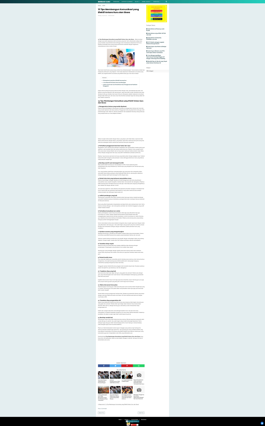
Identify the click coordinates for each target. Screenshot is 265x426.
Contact (126, 419)
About (120, 419)
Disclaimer (143, 419)
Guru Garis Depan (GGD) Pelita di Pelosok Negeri (102, 381)
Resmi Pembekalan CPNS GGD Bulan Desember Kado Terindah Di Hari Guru (139, 382)
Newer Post (101, 412)
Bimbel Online (146, 1)
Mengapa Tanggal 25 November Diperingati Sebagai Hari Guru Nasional (139, 396)
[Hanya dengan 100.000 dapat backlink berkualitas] (156, 22)
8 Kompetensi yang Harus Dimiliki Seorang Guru (114, 80)
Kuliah (137, 1)
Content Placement (127, 1)
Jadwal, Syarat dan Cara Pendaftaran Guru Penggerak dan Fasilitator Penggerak (120, 85)
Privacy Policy (134, 419)
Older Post (141, 412)
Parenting (156, 1)
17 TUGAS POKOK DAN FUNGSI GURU (127, 380)
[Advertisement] (121, 27)
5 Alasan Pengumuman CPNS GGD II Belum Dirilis (115, 381)
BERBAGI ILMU (104, 1)
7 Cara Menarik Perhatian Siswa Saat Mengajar (114, 82)
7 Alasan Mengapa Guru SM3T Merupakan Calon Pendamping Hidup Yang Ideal (103, 397)
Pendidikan (116, 1)
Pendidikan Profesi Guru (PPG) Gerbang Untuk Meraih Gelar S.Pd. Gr (127, 396)
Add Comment (111, 15)
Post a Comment (102, 408)
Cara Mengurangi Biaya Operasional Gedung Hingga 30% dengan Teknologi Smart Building (155, 57)
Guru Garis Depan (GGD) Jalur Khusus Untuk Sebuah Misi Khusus (114, 396)
